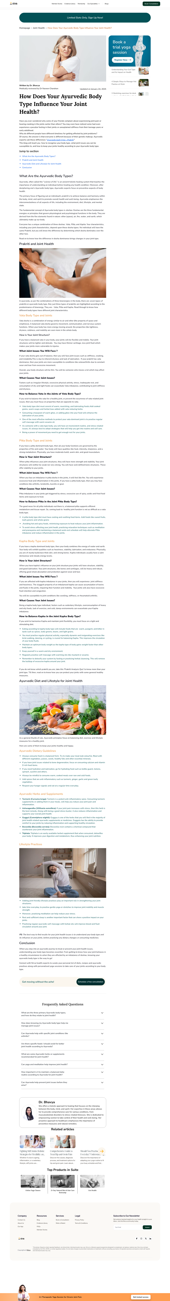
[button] (62, 1014)
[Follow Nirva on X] (146, 1239)
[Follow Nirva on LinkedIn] (150, 1239)
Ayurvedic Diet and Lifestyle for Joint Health (41, 163)
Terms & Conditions (81, 1223)
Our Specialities (92, 4)
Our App (20, 1226)
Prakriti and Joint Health (32, 160)
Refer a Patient (60, 1223)
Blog (38, 1220)
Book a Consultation (62, 1220)
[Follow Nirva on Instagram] (141, 1239)
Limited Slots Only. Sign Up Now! (85, 17)
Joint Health (39, 28)
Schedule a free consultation (90, 981)
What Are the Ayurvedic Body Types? (38, 156)
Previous (16, 1151)
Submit (147, 1227)
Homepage (24, 28)
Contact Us (21, 1220)
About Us (21, 1223)
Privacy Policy (79, 1220)
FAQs (38, 1226)
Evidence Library (42, 1223)
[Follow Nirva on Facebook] (137, 1239)
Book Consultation (151, 4)
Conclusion (27, 167)
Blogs (107, 4)
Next (102, 1151)
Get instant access (140, 1297)
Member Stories (42, 1230)
